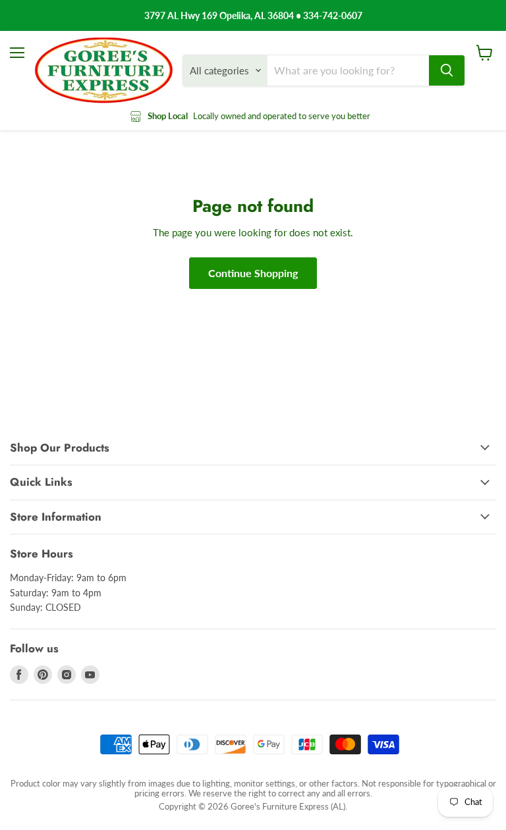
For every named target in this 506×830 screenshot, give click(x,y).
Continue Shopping (253, 273)
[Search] (446, 70)
